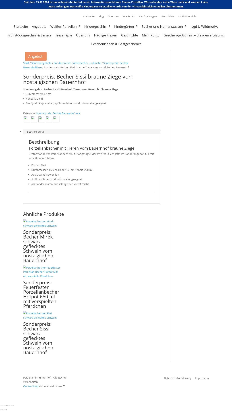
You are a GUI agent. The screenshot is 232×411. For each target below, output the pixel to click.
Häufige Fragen (148, 16)
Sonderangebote (41, 63)
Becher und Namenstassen (162, 27)
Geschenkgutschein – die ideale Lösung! (193, 35)
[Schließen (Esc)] (12, 405)
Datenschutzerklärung (177, 378)
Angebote (39, 27)
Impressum (202, 378)
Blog (101, 16)
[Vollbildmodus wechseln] (5, 405)
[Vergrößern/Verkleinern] (1, 405)
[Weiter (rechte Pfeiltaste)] (5, 409)
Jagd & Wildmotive (204, 27)
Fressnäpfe (63, 35)
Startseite (89, 16)
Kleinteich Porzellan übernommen (161, 6)
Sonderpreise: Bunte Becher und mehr (77, 63)
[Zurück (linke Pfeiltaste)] (1, 409)
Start (26, 63)
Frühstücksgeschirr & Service (29, 35)
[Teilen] (8, 405)
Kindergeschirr (95, 27)
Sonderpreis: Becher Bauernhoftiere (58, 113)
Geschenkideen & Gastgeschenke (116, 44)
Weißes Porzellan (63, 27)
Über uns (113, 16)
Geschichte (167, 16)
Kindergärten (124, 27)
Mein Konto (151, 35)
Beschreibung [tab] (35, 131)
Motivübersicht (187, 16)
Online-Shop (30, 386)
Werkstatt (129, 16)
